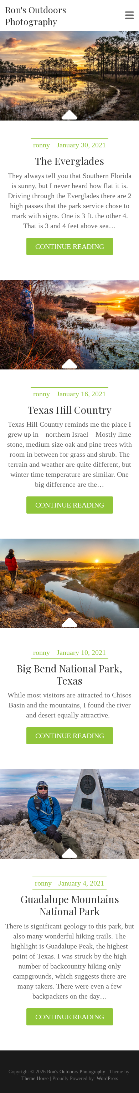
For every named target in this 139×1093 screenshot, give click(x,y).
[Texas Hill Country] (69, 324)
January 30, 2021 (81, 145)
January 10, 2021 (81, 652)
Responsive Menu (129, 15)
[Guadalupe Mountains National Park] (69, 814)
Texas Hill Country (70, 409)
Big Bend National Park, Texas (69, 674)
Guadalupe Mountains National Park (69, 905)
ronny (41, 145)
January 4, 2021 (81, 883)
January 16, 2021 (81, 394)
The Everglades (69, 160)
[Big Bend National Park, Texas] (69, 583)
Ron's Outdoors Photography (35, 15)
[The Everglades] (69, 76)
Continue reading (69, 246)
